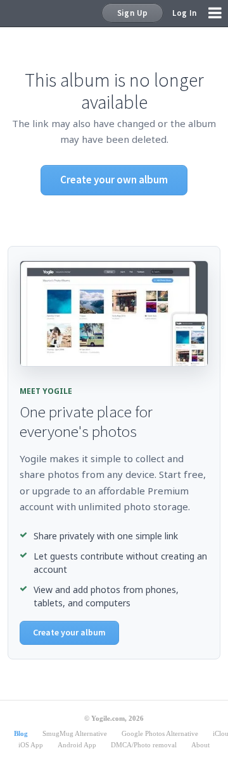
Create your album (69, 632)
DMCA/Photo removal (144, 745)
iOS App (30, 745)
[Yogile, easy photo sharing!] (31, 13)
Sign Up (132, 13)
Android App (77, 745)
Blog (21, 733)
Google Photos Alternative (160, 733)
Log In (184, 13)
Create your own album (114, 180)
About (200, 745)
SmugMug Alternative (74, 733)
